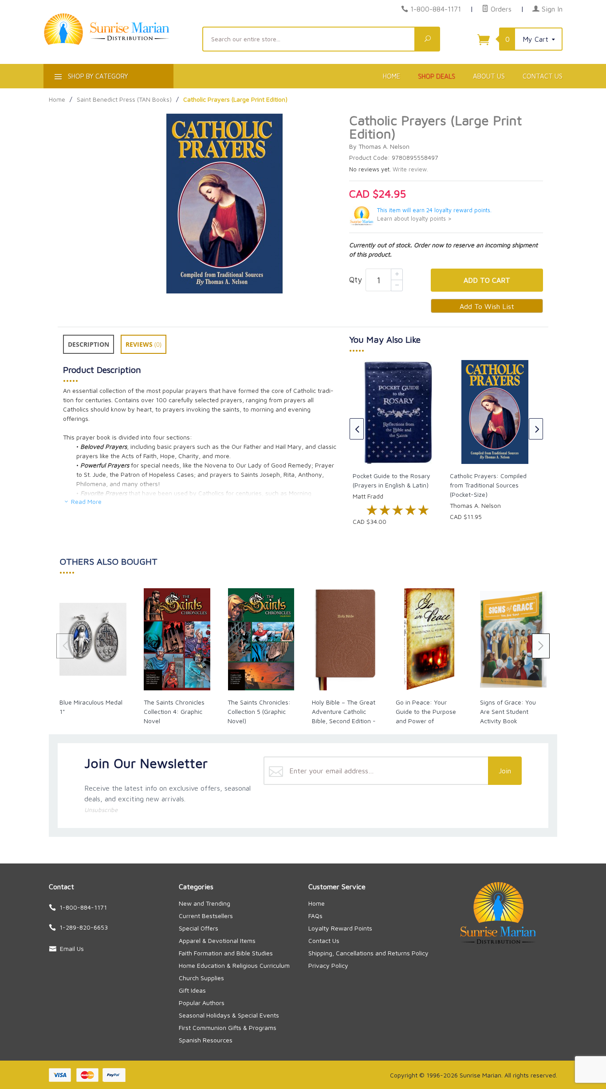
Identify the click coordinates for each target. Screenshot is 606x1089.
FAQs (315, 915)
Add (487, 280)
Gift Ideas (192, 990)
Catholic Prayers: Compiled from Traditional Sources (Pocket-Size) (488, 485)
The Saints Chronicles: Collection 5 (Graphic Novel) (259, 711)
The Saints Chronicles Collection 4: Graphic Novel (174, 711)
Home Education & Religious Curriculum (234, 965)
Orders (500, 9)
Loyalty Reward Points (340, 928)
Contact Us (543, 76)
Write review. (410, 169)
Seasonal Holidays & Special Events (229, 1015)
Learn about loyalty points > (414, 218)
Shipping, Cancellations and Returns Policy (368, 953)
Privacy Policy (328, 965)
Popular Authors (201, 1002)
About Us (489, 76)
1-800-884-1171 (435, 9)
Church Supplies (201, 978)
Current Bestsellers (206, 915)
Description (88, 344)
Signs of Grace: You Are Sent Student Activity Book (508, 711)
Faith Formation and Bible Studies (226, 953)
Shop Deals (436, 76)
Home (391, 76)
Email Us (72, 948)
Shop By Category (97, 76)
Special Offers (198, 928)
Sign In (551, 9)
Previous (357, 429)
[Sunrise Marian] (117, 43)
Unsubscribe (101, 809)
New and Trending (204, 903)
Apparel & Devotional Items (217, 940)
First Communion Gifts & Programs (227, 1027)
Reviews (143, 344)
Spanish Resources (205, 1040)
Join (505, 771)
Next (536, 429)
